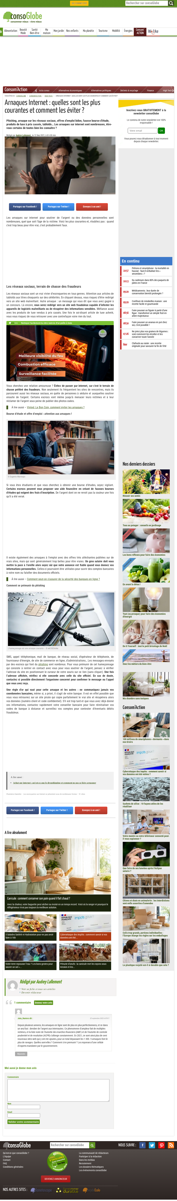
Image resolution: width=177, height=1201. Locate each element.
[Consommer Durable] (68, 1191)
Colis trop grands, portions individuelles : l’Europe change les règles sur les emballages (145, 934)
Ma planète (88, 30)
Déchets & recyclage (129, 90)
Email (9, 1112)
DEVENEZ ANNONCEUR (56, 1179)
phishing (43, 664)
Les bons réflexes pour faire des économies (144, 554)
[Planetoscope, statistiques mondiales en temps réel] (41, 1191)
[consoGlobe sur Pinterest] (161, 1145)
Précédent (113, 154)
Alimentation (10, 30)
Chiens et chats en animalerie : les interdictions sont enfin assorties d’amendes (146, 902)
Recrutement (85, 1163)
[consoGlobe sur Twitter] (152, 1145)
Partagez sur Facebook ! (25, 206)
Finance (150, 90)
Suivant (7, 154)
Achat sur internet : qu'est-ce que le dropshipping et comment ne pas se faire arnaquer (54, 782)
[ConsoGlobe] (23, 16)
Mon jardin (59, 30)
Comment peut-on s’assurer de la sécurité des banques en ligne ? (63, 579)
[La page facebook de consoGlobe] (142, 1145)
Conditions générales (13, 1166)
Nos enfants (72, 30)
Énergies (128, 30)
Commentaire (13, 1077)
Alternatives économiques (70, 90)
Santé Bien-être (34, 31)
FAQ (5, 1163)
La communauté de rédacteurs (93, 1153)
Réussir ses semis (131, 495)
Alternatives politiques (101, 90)
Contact (6, 1160)
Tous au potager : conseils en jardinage (142, 525)
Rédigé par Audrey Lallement (41, 982)
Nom (9, 1103)
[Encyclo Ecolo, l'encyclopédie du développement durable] (92, 1191)
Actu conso (44, 90)
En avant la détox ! (132, 584)
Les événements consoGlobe (93, 1170)
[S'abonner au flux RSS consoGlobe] (171, 1145)
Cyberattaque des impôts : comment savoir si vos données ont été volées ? (144, 773)
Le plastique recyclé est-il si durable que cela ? (146, 965)
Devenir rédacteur (31, 992)
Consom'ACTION (140, 31)
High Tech (167, 90)
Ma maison (46, 31)
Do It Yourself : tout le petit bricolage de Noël (145, 646)
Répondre (21, 1054)
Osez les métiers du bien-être (137, 664)
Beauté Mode (23, 31)
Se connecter (79, 3)
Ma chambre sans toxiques (136, 698)
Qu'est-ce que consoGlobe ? (16, 1153)
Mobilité (116, 30)
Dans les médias (87, 1160)
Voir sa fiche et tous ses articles (38, 989)
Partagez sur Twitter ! (58, 206)
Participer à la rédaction (90, 1156)
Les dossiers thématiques (91, 1166)
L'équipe (7, 1156)
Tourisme (103, 30)
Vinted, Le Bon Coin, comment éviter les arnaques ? (56, 407)
